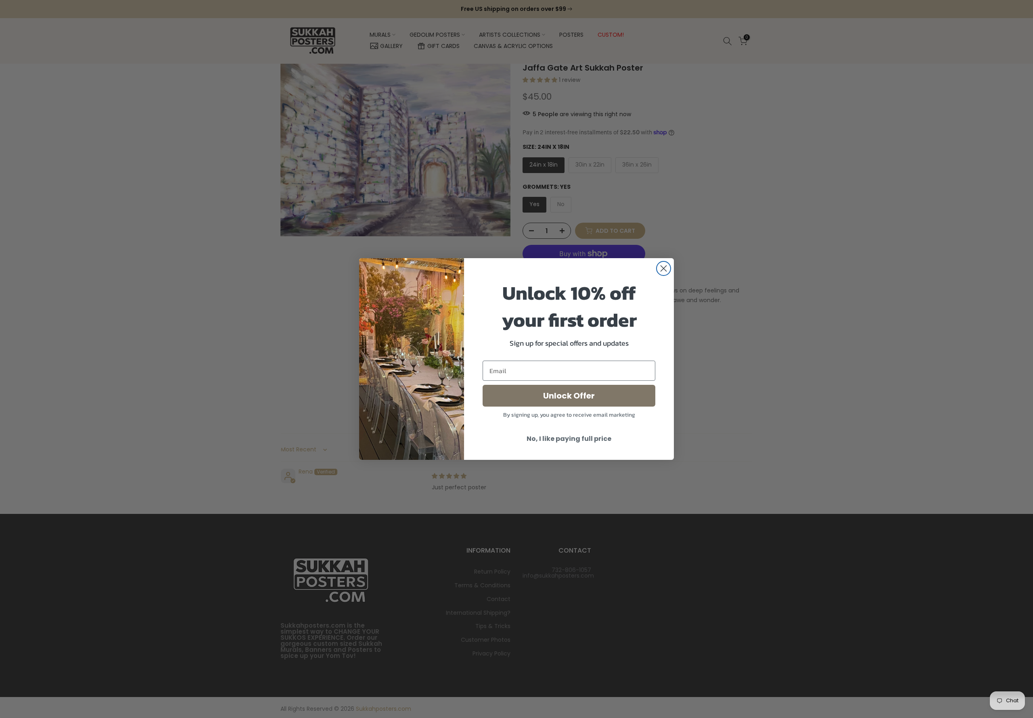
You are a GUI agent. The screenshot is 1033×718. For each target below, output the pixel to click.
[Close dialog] (664, 268)
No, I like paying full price (569, 438)
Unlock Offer (569, 395)
